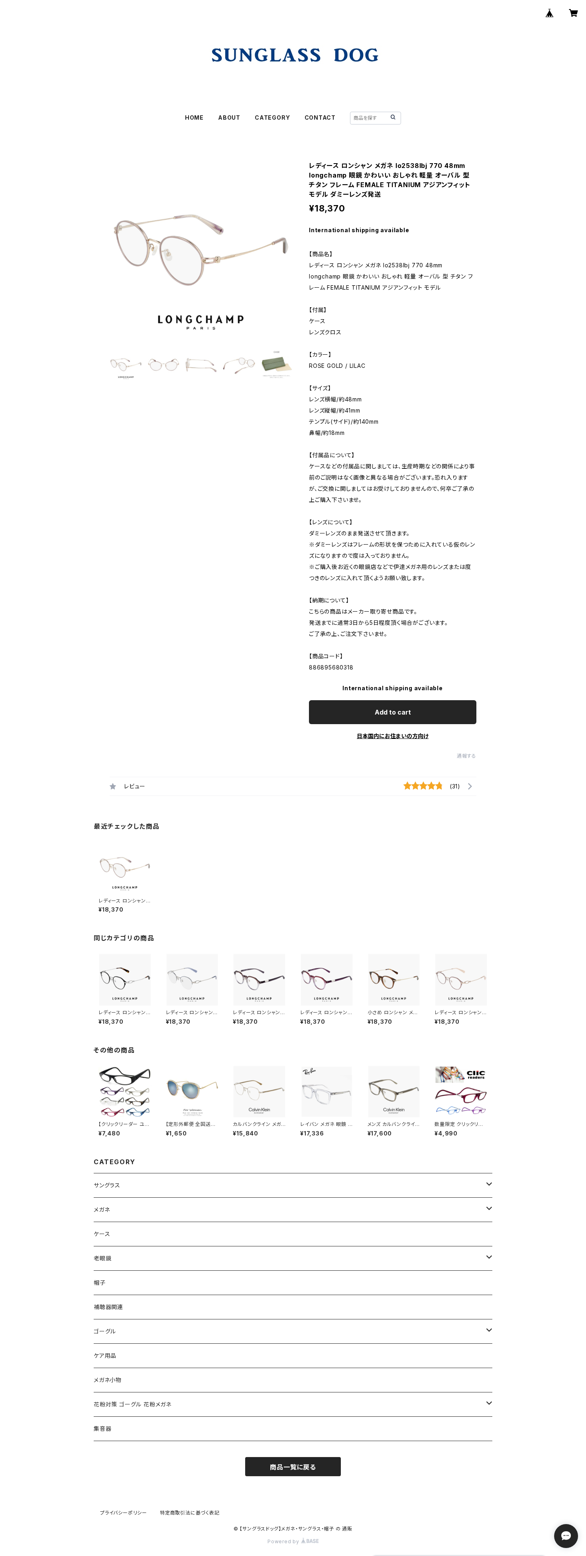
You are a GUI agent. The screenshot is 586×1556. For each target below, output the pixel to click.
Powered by (284, 1541)
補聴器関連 (108, 1306)
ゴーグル (105, 1331)
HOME (194, 117)
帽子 (100, 1282)
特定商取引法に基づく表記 (190, 1513)
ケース (102, 1233)
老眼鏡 (102, 1258)
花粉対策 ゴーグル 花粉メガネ (132, 1404)
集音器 (102, 1428)
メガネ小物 (108, 1379)
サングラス (107, 1185)
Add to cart (393, 712)
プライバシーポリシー (123, 1513)
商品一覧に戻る (293, 1467)
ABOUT (229, 117)
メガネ (102, 1209)
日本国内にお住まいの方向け (393, 736)
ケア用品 (105, 1355)
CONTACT (320, 117)
